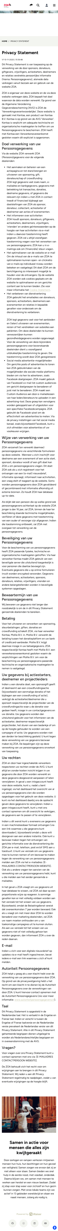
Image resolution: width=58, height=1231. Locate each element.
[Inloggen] (46, 5)
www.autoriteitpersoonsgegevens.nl (34, 999)
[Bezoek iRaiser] (29, 1214)
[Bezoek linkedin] (35, 1223)
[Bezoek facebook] (12, 1223)
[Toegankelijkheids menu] (54, 1227)
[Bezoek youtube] (45, 1223)
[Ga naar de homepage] (7, 5)
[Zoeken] (38, 5)
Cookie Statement (40, 289)
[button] (54, 5)
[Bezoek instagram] (23, 1223)
